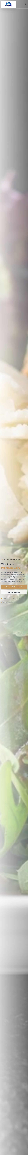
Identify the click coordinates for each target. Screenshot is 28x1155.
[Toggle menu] (25, 4)
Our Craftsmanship (14, 592)
